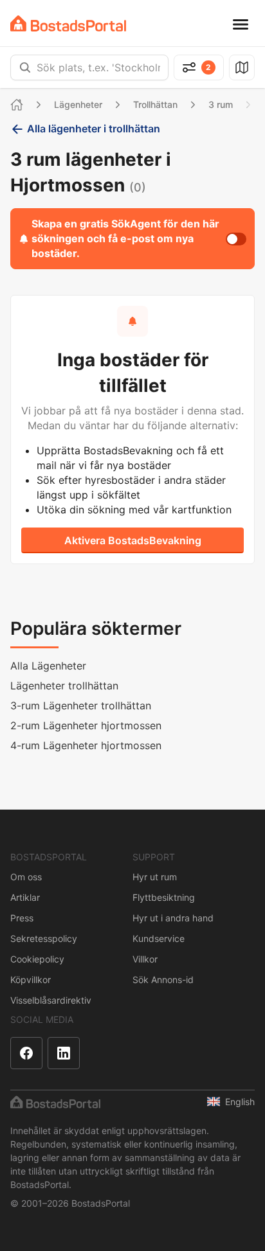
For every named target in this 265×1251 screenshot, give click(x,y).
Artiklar (25, 897)
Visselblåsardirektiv (50, 1000)
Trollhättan (155, 104)
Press (21, 917)
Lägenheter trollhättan (64, 685)
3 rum (220, 104)
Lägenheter (78, 104)
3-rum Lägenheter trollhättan (80, 705)
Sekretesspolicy (43, 938)
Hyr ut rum (154, 876)
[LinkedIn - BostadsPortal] (64, 1053)
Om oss (26, 876)
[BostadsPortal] (68, 23)
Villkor (145, 959)
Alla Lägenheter (48, 665)
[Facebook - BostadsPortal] (26, 1053)
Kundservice (158, 938)
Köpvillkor (30, 979)
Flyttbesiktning (163, 897)
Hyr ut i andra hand (173, 917)
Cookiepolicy (37, 959)
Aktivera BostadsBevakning (132, 540)
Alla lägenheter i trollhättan (93, 128)
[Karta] (242, 67)
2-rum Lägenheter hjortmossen (85, 725)
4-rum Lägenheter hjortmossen (85, 745)
